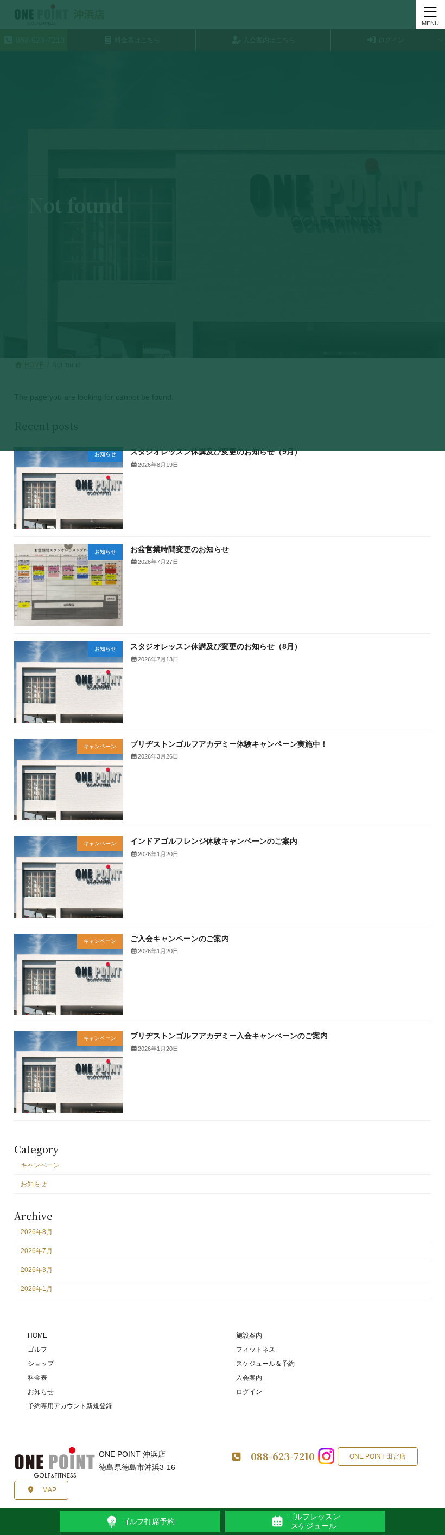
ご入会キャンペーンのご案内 (179, 938)
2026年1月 (37, 1289)
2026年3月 (37, 1270)
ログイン (249, 1392)
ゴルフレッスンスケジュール (313, 1521)
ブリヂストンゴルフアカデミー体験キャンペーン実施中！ (229, 744)
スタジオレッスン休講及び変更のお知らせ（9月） (216, 451)
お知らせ (34, 1184)
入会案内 (249, 1378)
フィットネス (255, 1349)
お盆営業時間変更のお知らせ (179, 549)
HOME (37, 1335)
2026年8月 (37, 1232)
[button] (41, 1490)
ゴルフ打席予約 (148, 1521)
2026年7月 (37, 1251)
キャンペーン (40, 1165)
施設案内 (249, 1335)
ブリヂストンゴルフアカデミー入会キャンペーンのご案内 (229, 1035)
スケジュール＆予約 (265, 1363)
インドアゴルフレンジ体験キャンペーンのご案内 (213, 841)
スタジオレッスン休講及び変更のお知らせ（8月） (216, 646)
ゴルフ (37, 1349)
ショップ (41, 1363)
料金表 (37, 1378)
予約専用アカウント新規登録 (70, 1406)
